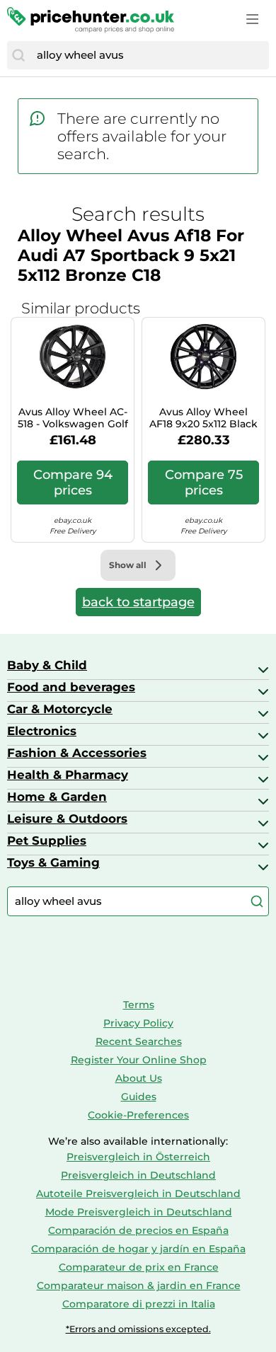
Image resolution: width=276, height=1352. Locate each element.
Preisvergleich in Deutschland (138, 1175)
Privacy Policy (138, 1023)
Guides (138, 1096)
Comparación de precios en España (138, 1230)
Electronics (41, 731)
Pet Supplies (46, 840)
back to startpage (138, 602)
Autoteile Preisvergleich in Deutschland (138, 1193)
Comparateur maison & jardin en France (139, 1285)
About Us (138, 1078)
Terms (138, 1004)
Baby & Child (47, 665)
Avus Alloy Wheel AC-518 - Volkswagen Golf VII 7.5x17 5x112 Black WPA (73, 418)
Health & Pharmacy (67, 775)
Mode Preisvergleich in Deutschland (138, 1212)
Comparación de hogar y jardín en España (138, 1248)
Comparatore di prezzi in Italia (138, 1304)
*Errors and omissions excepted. (138, 1329)
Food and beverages (71, 687)
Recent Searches (139, 1041)
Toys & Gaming (53, 862)
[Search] (18, 55)
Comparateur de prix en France (139, 1267)
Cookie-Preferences (138, 1115)
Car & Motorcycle (60, 709)
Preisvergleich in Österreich (138, 1156)
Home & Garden (57, 797)
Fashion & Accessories (76, 753)
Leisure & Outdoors (67, 818)
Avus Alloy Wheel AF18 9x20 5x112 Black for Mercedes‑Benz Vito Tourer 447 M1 (203, 418)
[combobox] (149, 55)
